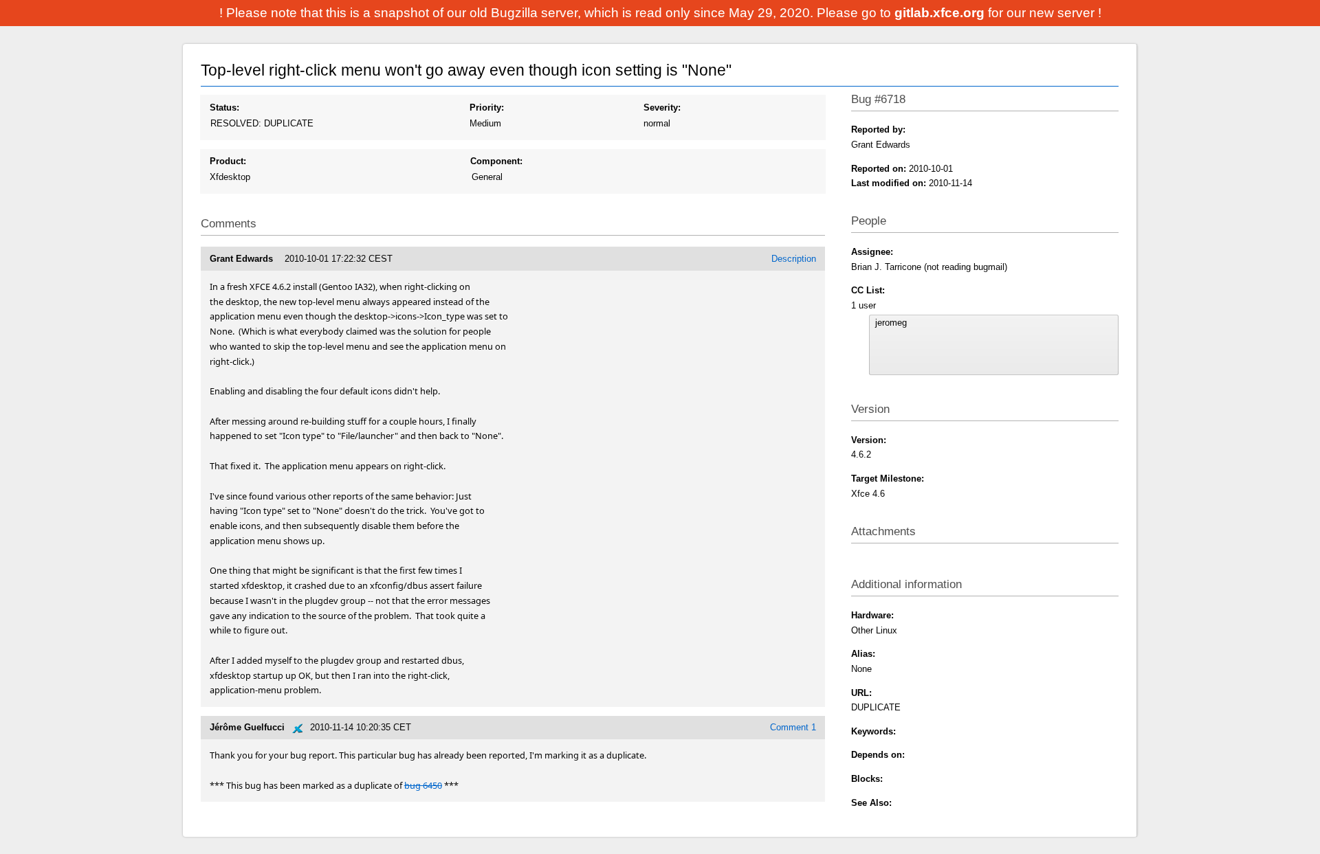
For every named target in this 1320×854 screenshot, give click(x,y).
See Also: (871, 803)
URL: (861, 693)
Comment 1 (793, 727)
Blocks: (867, 779)
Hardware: (872, 615)
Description (793, 259)
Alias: (863, 654)
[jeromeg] (993, 322)
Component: (496, 161)
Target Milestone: (887, 478)
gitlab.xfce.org (941, 12)
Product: (228, 161)
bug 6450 (423, 785)
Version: (868, 440)
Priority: (487, 107)
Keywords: (873, 731)
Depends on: (878, 755)
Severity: (662, 107)
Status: (224, 107)
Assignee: (872, 252)
